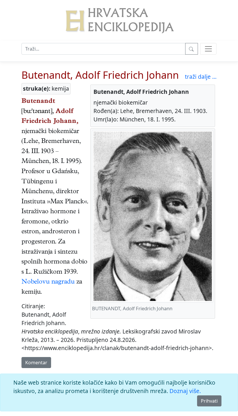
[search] (208, 49)
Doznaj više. (185, 391)
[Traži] (191, 49)
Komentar (36, 362)
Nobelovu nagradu (48, 282)
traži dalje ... (201, 76)
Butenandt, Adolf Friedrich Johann (100, 75)
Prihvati (209, 401)
